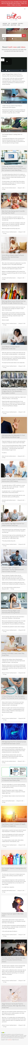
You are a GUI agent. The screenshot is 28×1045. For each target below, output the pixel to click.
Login (19, 24)
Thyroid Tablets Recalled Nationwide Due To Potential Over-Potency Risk (14, 779)
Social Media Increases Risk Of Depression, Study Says (10, 347)
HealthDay (9, 1039)
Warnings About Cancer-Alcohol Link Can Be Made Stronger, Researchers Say (14, 302)
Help (9, 23)
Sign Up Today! (13, 24)
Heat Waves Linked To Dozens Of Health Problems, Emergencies (13, 825)
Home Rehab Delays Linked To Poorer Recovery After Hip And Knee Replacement (13, 257)
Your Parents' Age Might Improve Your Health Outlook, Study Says (13, 524)
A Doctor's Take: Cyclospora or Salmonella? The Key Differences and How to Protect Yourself (13, 569)
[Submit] (24, 35)
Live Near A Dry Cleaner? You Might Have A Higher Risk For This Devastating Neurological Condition (14, 391)
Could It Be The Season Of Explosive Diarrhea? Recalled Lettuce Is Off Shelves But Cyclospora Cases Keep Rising (14, 168)
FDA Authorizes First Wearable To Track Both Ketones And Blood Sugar (13, 436)
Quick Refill (20, 23)
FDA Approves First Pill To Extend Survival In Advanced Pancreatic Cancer (14, 742)
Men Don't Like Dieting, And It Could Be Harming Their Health (13, 212)
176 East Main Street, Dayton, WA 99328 (9, 1)
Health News (7, 38)
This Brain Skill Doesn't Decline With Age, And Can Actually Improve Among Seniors (13, 960)
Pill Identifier (14, 23)
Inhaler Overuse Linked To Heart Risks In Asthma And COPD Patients (14, 480)
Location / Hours (6, 24)
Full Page (3, 189)
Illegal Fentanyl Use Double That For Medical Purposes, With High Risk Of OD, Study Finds (13, 1005)
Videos (15, 38)
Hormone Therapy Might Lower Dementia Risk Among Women (11, 612)
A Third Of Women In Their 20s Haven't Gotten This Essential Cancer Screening (13, 697)
